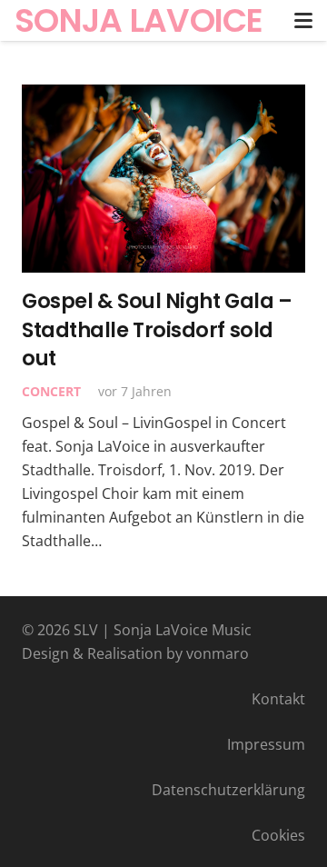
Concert (51, 391)
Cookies (278, 835)
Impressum (266, 744)
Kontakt (278, 699)
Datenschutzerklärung (228, 790)
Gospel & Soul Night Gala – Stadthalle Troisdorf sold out (157, 329)
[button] (303, 21)
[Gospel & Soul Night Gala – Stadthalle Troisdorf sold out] (163, 179)
